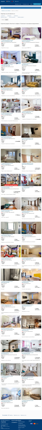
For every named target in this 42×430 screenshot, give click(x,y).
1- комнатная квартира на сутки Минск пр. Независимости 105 (7, 41)
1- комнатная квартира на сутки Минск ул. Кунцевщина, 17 (7, 164)
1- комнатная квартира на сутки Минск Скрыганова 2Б (7, 187)
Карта (7, 19)
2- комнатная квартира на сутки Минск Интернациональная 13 (7, 89)
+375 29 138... (37, 217)
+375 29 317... (37, 46)
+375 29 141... (37, 406)
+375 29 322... (16, 406)
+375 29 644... (37, 358)
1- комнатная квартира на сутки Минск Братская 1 (27, 64)
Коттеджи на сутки (26, 4)
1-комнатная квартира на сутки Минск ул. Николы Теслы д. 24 (27, 139)
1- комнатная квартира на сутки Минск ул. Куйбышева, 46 (7, 305)
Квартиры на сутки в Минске (5, 421)
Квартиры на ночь (17, 415)
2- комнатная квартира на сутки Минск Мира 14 (27, 401)
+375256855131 (14, 422)
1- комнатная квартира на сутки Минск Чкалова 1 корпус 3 (7, 235)
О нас (19, 428)
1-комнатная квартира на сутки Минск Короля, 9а (27, 330)
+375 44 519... (37, 70)
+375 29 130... (16, 169)
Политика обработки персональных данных (22, 425)
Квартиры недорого (21, 17)
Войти (31, 4)
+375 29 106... (37, 117)
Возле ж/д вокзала (12, 17)
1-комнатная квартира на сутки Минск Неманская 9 (27, 212)
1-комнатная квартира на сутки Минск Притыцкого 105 (7, 65)
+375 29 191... (37, 94)
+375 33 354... (16, 94)
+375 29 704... (37, 383)
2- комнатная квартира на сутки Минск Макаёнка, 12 (7, 353)
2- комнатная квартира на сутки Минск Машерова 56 (27, 187)
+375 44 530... (37, 169)
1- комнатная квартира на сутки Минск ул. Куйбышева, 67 (27, 258)
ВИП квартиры (10, 415)
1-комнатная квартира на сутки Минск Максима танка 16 (7, 401)
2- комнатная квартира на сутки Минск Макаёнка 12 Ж (27, 353)
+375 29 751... (16, 46)
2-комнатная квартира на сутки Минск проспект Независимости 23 (7, 329)
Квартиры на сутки (18, 4)
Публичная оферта (21, 421)
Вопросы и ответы (21, 427)
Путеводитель (20, 423)
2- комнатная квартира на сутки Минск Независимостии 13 (27, 305)
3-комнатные (16, 15)
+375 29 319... (16, 358)
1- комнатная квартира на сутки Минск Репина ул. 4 (27, 89)
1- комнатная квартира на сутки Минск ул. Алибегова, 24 (27, 112)
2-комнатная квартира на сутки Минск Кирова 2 (27, 378)
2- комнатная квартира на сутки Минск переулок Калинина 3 (7, 137)
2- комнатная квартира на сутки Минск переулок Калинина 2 (27, 235)
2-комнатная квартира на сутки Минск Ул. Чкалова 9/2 (7, 211)
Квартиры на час (23, 415)
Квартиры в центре (4, 17)
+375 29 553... (37, 144)
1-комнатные (3, 15)
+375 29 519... (16, 119)
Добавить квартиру (37, 4)
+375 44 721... (37, 335)
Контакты (19, 420)
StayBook (3, 1)
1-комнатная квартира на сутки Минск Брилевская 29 (7, 282)
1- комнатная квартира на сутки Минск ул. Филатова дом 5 (7, 258)
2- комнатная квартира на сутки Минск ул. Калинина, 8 (27, 41)
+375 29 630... (16, 240)
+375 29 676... (37, 264)
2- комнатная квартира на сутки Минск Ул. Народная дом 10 (7, 114)
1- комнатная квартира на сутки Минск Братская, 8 (27, 282)
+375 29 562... (16, 70)
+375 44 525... (37, 287)
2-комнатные (9, 15)
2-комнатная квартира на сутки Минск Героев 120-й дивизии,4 (27, 164)
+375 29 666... (37, 191)
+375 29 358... (16, 334)
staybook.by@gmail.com (16, 420)
